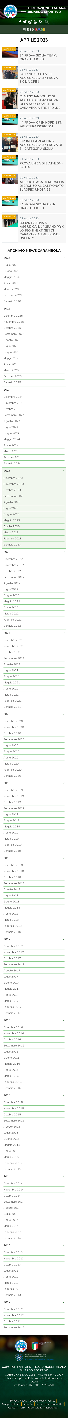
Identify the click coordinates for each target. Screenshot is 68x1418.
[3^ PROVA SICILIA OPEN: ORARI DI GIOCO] (10, 204)
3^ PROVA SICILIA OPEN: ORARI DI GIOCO (38, 206)
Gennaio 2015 (12, 1169)
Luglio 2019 (10, 814)
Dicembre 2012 (13, 1309)
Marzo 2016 (11, 1076)
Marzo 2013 (11, 1283)
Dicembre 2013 (13, 1252)
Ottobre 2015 (12, 1114)
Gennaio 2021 (12, 707)
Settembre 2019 (13, 808)
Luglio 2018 (10, 895)
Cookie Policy (37, 1400)
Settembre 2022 (13, 577)
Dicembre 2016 (13, 1027)
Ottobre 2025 (12, 328)
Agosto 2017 (11, 970)
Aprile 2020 (10, 758)
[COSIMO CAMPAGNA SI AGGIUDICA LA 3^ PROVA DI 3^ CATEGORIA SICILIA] (10, 143)
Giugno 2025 (11, 352)
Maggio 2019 (11, 826)
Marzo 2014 (11, 1226)
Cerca (51, 1400)
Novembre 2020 (13, 727)
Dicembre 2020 (13, 721)
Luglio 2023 (10, 508)
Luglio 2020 (10, 745)
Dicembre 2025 (13, 316)
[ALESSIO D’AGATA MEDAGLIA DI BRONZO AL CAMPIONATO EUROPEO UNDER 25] (10, 184)
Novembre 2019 (13, 796)
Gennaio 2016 (12, 1088)
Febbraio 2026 (12, 295)
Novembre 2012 (13, 1315)
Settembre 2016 (13, 1046)
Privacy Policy (18, 1400)
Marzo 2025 (11, 370)
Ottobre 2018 (12, 877)
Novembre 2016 (13, 1033)
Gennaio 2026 (12, 301)
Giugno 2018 (11, 902)
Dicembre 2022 (13, 559)
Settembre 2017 (13, 964)
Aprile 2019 (10, 833)
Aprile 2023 (11, 526)
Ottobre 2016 (12, 1039)
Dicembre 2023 (13, 478)
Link (22, 1407)
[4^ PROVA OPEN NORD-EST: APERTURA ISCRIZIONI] (10, 122)
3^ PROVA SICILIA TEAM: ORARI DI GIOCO (38, 57)
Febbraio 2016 (12, 1082)
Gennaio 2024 (12, 463)
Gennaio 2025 (12, 382)
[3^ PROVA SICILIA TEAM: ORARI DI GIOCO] (10, 55)
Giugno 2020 (11, 751)
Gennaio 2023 (12, 545)
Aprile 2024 (10, 445)
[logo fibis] (9, 19)
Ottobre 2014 (12, 1196)
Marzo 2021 (11, 695)
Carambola (9, 49)
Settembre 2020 (13, 739)
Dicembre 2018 (13, 865)
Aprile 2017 (10, 995)
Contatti (13, 1407)
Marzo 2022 (11, 614)
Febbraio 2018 (12, 926)
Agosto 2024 (11, 421)
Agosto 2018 (11, 889)
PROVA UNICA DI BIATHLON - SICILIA (41, 165)
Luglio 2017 (10, 977)
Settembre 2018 (13, 883)
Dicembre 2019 (13, 790)
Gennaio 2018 (12, 932)
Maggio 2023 (11, 520)
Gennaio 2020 (12, 776)
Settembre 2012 (13, 1327)
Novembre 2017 (13, 952)
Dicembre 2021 (13, 640)
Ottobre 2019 (12, 802)
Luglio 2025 (10, 346)
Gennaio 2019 (12, 851)
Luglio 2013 (10, 1271)
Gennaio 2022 (12, 626)
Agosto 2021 (11, 664)
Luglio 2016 (10, 1052)
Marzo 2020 (11, 764)
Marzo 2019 (11, 839)
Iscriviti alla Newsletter (49, 1404)
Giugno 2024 (11, 433)
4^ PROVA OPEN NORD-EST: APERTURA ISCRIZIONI (41, 124)
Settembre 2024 (13, 415)
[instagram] (30, 22)
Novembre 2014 (13, 1190)
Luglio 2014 (10, 1214)
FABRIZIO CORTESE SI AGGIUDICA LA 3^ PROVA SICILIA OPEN (39, 78)
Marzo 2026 (11, 289)
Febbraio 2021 (12, 701)
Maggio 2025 (11, 358)
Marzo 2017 (11, 1001)
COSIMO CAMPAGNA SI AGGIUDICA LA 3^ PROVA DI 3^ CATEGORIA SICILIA (41, 145)
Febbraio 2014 (12, 1232)
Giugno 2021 (11, 676)
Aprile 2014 (10, 1220)
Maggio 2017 (11, 989)
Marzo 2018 (11, 920)
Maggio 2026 (11, 277)
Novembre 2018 (13, 871)
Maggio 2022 (11, 601)
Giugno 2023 (11, 514)
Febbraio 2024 (12, 457)
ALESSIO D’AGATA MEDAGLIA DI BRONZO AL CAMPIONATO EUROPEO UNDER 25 (42, 186)
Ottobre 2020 (12, 733)
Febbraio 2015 (12, 1163)
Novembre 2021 (13, 646)
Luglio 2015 (10, 1133)
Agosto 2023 (11, 502)
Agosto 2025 (11, 340)
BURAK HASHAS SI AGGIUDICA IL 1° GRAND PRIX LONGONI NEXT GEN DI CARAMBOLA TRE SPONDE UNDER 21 (42, 230)
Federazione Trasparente (43, 1407)
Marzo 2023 (11, 532)
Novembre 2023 (13, 484)
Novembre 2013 (13, 1258)
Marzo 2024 (11, 451)
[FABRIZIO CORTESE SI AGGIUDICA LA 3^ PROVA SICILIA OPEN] (10, 76)
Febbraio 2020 (12, 770)
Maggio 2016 (11, 1064)
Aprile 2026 (10, 283)
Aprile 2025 (10, 364)
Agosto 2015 (11, 1127)
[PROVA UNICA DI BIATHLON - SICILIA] (10, 163)
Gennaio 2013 (12, 1295)
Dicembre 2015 (13, 1102)
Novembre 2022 (13, 565)
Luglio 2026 (10, 265)
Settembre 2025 (13, 334)
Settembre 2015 (13, 1121)
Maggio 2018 (11, 908)
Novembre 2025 (13, 322)
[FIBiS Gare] (34, 29)
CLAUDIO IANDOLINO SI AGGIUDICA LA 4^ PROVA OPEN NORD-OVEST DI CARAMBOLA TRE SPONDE (40, 102)
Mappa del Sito (11, 1404)
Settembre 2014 (13, 1202)
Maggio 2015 (11, 1145)
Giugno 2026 (11, 271)
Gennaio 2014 (12, 1238)
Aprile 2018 (10, 914)
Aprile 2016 (10, 1070)
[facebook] (20, 22)
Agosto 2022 (11, 583)
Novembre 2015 (13, 1108)
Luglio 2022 (10, 589)
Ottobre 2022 (12, 571)
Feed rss (28, 1404)
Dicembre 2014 (13, 1183)
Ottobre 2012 (12, 1321)
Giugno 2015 (11, 1139)
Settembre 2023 (13, 496)
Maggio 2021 (11, 682)
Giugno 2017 (11, 983)
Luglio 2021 (10, 670)
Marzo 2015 (11, 1157)
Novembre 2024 (13, 403)
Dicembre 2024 (13, 397)
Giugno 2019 (11, 820)
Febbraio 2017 (12, 1007)
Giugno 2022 (11, 595)
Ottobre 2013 (12, 1265)
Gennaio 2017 (12, 1013)
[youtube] (35, 22)
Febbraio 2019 (12, 845)
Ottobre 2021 (12, 652)
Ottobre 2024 (12, 409)
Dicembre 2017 (13, 946)
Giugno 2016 (11, 1058)
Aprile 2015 (10, 1151)
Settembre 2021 (13, 658)
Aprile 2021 (10, 689)
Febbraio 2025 (12, 376)
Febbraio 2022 (12, 620)
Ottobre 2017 (12, 958)
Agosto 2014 (11, 1208)
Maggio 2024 (11, 439)
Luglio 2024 (10, 427)
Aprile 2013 (10, 1277)
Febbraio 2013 (12, 1289)
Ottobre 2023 (12, 490)
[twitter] (25, 22)
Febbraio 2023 (12, 538)
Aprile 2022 (10, 607)
